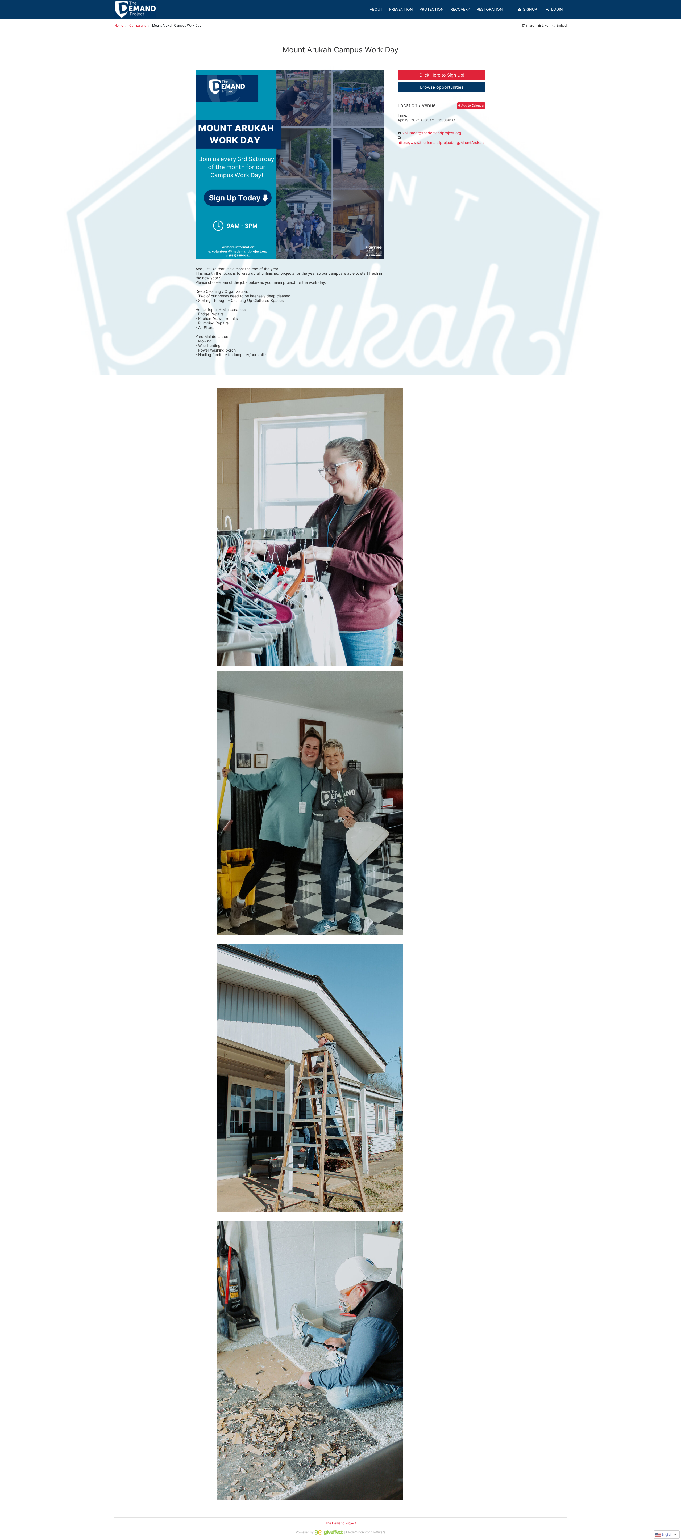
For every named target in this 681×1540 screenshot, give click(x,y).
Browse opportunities (441, 87)
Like (545, 25)
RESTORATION (490, 9)
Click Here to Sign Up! (441, 75)
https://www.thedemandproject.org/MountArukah (441, 142)
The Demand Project (340, 1523)
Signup (530, 9)
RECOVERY (460, 9)
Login (557, 9)
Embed (562, 25)
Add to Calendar (472, 105)
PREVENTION (401, 9)
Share (529, 25)
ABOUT (376, 9)
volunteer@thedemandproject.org (431, 132)
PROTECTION (432, 9)
